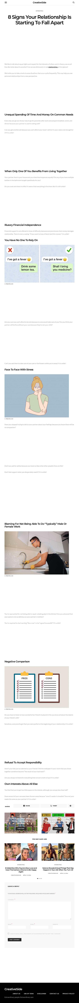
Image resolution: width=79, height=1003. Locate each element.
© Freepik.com (9, 284)
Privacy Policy (68, 993)
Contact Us (54, 993)
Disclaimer (41, 993)
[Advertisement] (39, 44)
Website (55, 924)
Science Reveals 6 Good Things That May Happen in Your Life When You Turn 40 (58, 869)
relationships (53, 67)
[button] (37, 878)
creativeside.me (16, 875)
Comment (11, 899)
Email (32, 924)
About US (16, 993)
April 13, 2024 (27, 875)
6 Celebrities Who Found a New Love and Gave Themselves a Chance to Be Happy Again (21, 870)
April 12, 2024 (64, 873)
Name (10, 924)
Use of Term (29, 993)
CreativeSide (39, 2)
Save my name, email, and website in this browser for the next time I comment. (35, 933)
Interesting (39, 11)
